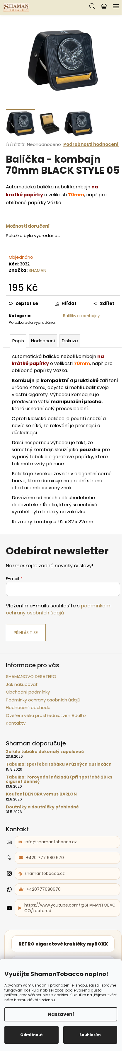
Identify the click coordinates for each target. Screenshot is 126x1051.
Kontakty (15, 723)
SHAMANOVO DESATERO (31, 676)
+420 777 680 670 (45, 858)
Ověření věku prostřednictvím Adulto (46, 715)
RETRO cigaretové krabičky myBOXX (63, 944)
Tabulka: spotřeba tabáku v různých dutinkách (59, 764)
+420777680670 (43, 889)
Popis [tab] (18, 341)
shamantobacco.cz (45, 873)
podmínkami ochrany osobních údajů (59, 609)
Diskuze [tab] (70, 341)
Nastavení (61, 1014)
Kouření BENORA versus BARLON (41, 794)
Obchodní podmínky (28, 692)
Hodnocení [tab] (43, 341)
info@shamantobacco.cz (51, 842)
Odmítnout (31, 1034)
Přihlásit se (26, 633)
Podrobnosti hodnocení (91, 144)
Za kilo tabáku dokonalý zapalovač (45, 752)
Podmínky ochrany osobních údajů (43, 700)
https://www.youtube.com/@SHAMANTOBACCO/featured (69, 908)
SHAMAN (37, 270)
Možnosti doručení (28, 226)
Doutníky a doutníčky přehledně (42, 807)
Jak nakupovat (22, 684)
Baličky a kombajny (81, 315)
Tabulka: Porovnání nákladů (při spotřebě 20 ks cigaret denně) (59, 779)
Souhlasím (90, 1034)
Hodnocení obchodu (28, 707)
